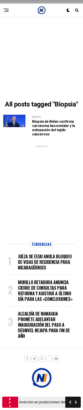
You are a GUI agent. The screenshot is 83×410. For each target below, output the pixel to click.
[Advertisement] (41, 58)
